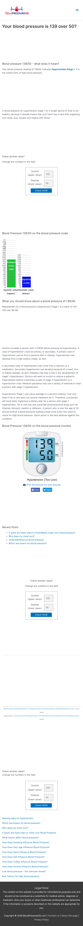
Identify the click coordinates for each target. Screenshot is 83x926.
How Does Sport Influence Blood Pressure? (24, 852)
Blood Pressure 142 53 (49, 716)
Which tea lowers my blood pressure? (28, 543)
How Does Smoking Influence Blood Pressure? (25, 842)
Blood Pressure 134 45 (66, 709)
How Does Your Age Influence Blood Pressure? (26, 847)
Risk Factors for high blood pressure (20, 876)
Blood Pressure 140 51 (21, 716)
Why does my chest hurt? (22, 536)
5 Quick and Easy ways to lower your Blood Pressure (29, 832)
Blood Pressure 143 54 (63, 716)
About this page (69, 915)
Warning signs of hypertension (17, 818)
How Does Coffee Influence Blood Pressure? (25, 861)
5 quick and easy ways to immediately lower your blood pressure (42, 532)
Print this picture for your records (43, 485)
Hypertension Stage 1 (63, 69)
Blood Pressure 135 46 (52, 709)
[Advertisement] (41, 46)
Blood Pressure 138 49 (10, 709)
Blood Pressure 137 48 (24, 709)
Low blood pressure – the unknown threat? (24, 871)
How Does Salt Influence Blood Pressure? (23, 857)
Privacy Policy (41, 919)
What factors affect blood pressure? (20, 837)
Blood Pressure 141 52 (35, 716)
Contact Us (53, 915)
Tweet (48, 490)
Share (36, 490)
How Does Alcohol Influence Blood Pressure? (25, 866)
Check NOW (41, 190)
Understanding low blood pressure (26, 540)
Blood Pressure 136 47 (38, 709)
